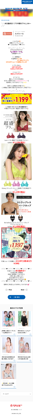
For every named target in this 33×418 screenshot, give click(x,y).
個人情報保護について (16, 409)
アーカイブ (5, 394)
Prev (10, 290)
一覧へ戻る (16, 297)
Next (22, 290)
